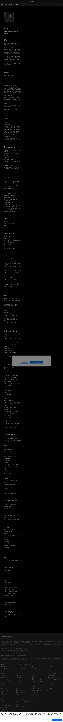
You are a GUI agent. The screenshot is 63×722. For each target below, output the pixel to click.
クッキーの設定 (46, 719)
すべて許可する (57, 719)
